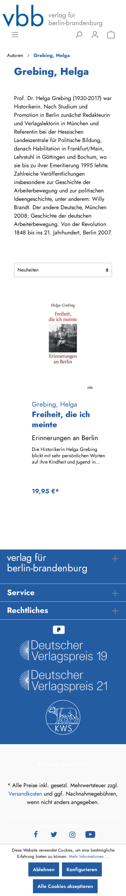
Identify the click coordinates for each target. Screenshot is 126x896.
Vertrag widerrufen (63, 764)
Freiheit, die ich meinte (61, 419)
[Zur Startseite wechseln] (52, 15)
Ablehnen (44, 869)
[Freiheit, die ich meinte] (63, 342)
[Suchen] (79, 34)
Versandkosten (25, 794)
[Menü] (15, 34)
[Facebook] (36, 834)
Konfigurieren (81, 869)
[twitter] (54, 834)
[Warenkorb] (111, 34)
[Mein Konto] (95, 34)
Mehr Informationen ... (89, 856)
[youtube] (90, 834)
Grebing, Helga (54, 404)
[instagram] (72, 834)
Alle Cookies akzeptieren (65, 886)
